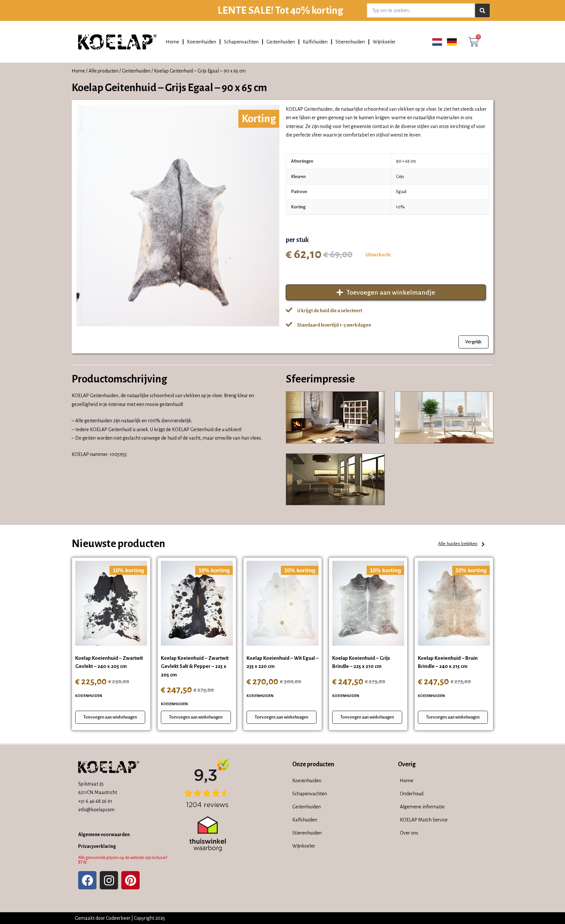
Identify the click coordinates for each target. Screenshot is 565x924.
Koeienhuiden (201, 41)
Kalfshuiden (315, 41)
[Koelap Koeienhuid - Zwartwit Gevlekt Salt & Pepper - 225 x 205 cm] (197, 603)
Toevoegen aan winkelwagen (110, 717)
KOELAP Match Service (424, 819)
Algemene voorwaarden (104, 834)
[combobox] (421, 10)
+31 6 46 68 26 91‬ (95, 801)
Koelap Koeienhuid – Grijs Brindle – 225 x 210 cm (361, 662)
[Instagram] (109, 880)
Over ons (409, 832)
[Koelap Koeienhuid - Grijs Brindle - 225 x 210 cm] (368, 603)
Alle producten (103, 70)
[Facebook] (87, 880)
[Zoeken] (482, 10)
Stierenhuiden (350, 41)
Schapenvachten (241, 41)
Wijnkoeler (384, 41)
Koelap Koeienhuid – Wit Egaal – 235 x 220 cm (282, 662)
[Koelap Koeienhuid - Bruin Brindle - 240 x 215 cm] (454, 603)
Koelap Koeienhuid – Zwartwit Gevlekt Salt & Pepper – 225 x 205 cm (195, 666)
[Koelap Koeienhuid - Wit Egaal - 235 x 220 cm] (282, 603)
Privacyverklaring (97, 846)
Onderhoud (411, 793)
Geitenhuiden (280, 41)
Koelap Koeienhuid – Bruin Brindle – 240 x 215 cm (448, 662)
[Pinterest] (130, 880)
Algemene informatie (422, 806)
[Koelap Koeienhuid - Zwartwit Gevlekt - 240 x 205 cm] (111, 603)
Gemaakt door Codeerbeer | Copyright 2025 (120, 918)
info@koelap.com (96, 809)
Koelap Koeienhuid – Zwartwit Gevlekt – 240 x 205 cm (109, 662)
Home (172, 41)
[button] (461, 544)
